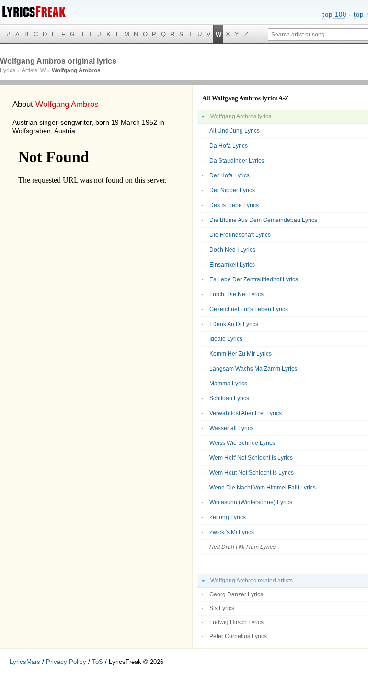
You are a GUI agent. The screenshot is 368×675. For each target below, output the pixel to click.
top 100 (334, 14)
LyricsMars (25, 661)
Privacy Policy (66, 661)
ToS (97, 661)
